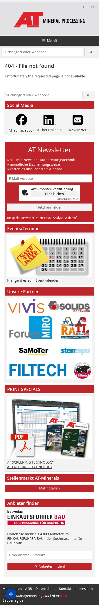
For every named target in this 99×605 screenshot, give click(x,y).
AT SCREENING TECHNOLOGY (30, 462)
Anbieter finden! (51, 566)
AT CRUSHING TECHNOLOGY (29, 467)
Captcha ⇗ (67, 199)
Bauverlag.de (13, 600)
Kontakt (65, 588)
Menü (52, 40)
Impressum (83, 588)
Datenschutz (45, 588)
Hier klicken (54, 194)
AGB (28, 588)
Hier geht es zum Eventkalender (33, 280)
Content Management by (22, 595)
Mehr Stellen (49, 488)
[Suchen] (91, 52)
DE (85, 7)
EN (93, 7)
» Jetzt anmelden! (49, 207)
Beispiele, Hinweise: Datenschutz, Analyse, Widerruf (42, 218)
